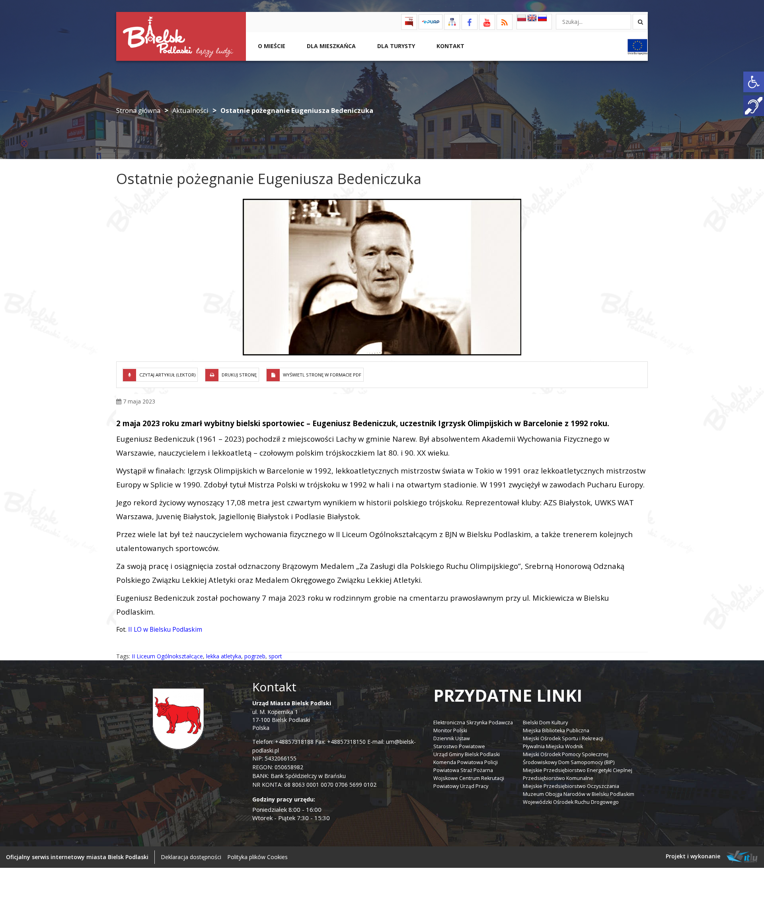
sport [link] (275, 656)
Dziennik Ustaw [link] (451, 738)
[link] (753, 82)
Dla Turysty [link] (395, 46)
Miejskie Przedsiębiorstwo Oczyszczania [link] (571, 786)
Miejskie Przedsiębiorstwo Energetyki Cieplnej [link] (577, 770)
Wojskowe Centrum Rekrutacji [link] (468, 778)
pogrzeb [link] (254, 656)
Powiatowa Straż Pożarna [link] (463, 770)
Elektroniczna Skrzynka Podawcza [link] (473, 722)
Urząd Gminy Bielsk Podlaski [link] (466, 754)
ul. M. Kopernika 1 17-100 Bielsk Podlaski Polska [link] (291, 715)
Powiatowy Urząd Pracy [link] (460, 786)
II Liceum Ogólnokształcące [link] (167, 656)
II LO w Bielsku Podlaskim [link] (165, 629)
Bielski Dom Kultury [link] (545, 722)
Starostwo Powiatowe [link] (459, 746)
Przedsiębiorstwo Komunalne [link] (558, 778)
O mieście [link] (270, 46)
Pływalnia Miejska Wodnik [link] (553, 746)
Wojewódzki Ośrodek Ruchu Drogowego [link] (571, 802)
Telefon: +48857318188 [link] (283, 741)
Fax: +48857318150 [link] (340, 741)
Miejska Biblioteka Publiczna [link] (556, 730)
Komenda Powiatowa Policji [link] (465, 762)
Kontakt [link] (449, 46)
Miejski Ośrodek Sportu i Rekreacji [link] (563, 738)
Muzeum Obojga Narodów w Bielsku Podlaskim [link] (578, 794)
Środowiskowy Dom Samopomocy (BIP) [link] (568, 762)
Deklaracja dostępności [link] (191, 857)
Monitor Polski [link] (450, 730)
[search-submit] (640, 21)
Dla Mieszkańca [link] (330, 46)
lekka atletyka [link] (223, 656)
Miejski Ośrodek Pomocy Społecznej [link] (565, 754)
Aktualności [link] (190, 110)
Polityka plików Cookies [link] (257, 857)
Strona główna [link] (138, 110)
